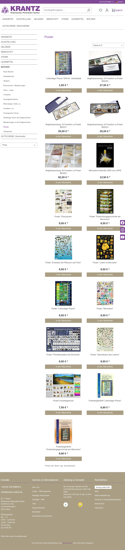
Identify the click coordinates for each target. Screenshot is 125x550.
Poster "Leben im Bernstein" (105, 263)
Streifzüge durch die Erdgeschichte (16, 118)
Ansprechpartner (38, 508)
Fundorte (6, 95)
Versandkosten (67, 543)
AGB (96, 491)
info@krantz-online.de (11, 492)
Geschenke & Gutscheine (42, 516)
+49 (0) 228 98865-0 (11, 487)
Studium (6, 81)
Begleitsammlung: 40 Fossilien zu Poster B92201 (63, 171)
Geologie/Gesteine (10, 99)
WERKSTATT (7, 52)
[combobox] (64, 10)
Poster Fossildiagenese (63, 401)
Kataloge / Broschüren (40, 495)
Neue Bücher (8, 72)
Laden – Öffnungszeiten (41, 491)
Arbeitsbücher (8, 76)
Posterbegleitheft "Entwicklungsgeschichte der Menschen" (63, 448)
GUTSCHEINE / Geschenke (13, 136)
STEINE (4, 57)
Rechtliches (101, 480)
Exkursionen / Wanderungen (14, 85)
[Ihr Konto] (107, 10)
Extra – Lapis (8, 90)
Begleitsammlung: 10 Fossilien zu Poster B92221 (105, 125)
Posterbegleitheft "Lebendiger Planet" (105, 401)
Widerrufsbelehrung (102, 495)
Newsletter (36, 512)
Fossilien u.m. (8, 108)
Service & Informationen (45, 480)
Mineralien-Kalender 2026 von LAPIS (105, 170)
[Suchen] (88, 10)
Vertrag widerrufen (103, 487)
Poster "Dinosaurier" (63, 217)
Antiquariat (7, 131)
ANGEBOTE (6, 37)
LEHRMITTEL (7, 62)
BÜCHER (5, 67)
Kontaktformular (20, 536)
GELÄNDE (5, 47)
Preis (5, 145)
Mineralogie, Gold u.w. (12, 104)
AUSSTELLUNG (8, 42)
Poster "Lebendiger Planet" (63, 309)
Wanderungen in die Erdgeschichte (16, 122)
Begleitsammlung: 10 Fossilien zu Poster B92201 (105, 79)
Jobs (34, 504)
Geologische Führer (11, 113)
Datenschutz (99, 504)
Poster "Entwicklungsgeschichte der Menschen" (105, 218)
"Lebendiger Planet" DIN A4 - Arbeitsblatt (63, 78)
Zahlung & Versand (73, 480)
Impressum (99, 508)
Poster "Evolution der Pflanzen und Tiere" (63, 263)
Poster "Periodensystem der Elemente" (63, 355)
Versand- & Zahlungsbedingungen (108, 499)
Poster (6, 127)
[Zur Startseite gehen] (19, 10)
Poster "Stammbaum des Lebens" (105, 355)
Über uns (35, 487)
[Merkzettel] (100, 10)
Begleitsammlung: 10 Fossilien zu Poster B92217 (63, 125)
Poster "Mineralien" (105, 309)
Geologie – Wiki (38, 499)
